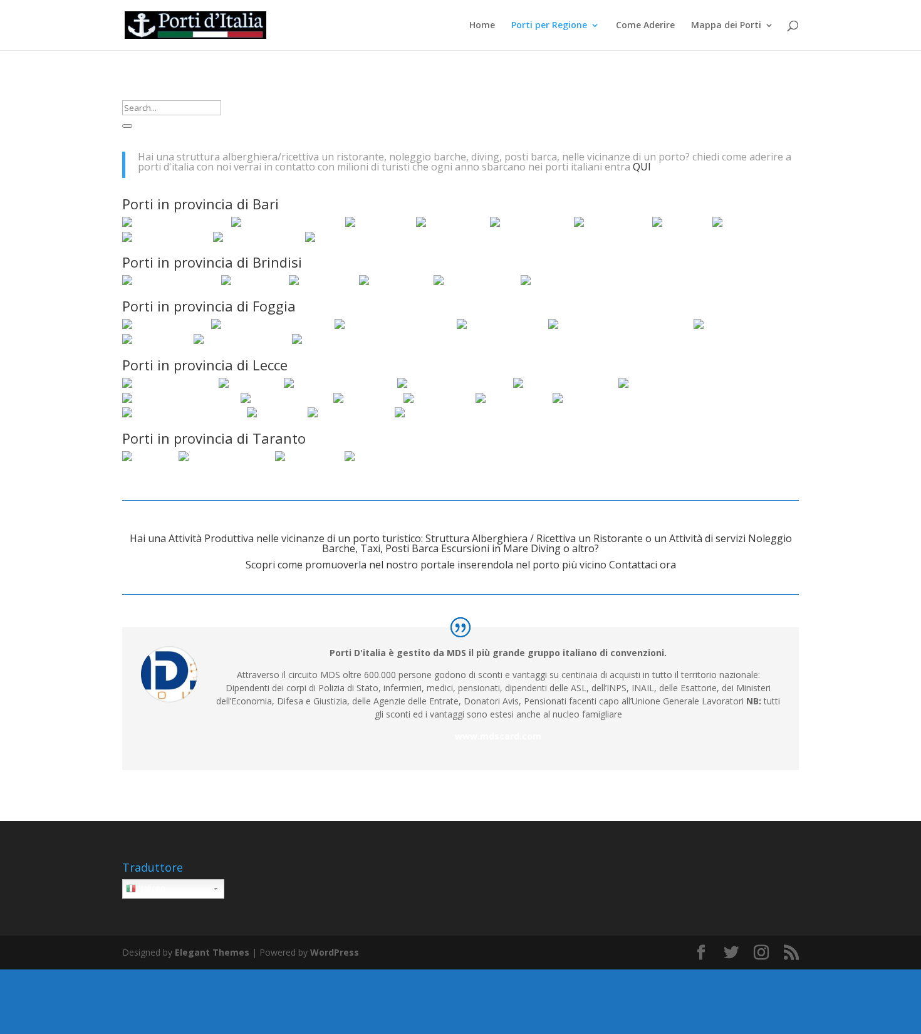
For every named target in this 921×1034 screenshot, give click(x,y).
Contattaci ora (642, 565)
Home (482, 26)
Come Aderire (645, 26)
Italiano (150, 888)
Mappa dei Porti (726, 26)
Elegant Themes (212, 952)
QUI (642, 167)
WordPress (334, 952)
